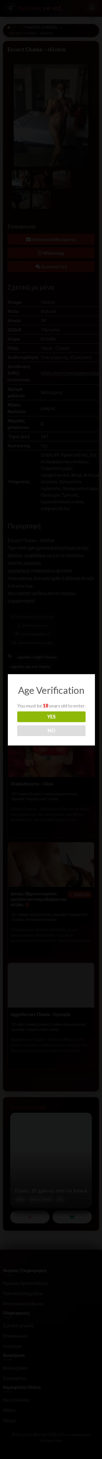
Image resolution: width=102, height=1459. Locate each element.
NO (51, 730)
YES (51, 717)
